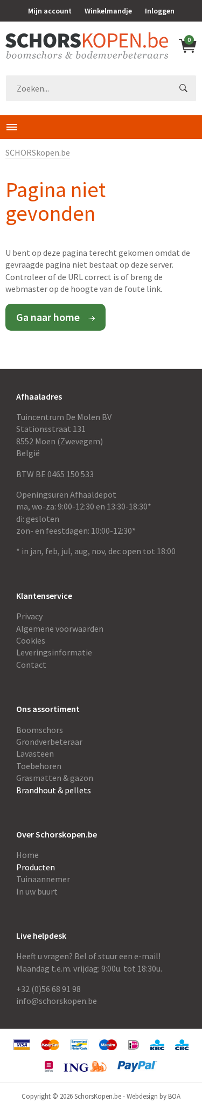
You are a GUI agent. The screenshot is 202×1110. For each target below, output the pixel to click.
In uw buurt (37, 891)
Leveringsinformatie (54, 652)
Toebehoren (38, 765)
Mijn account (50, 11)
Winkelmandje (108, 11)
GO (183, 88)
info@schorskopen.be (56, 1000)
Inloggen (160, 11)
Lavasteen (35, 753)
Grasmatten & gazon (54, 777)
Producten (35, 867)
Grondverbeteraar (49, 741)
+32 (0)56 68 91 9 (46, 988)
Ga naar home (48, 317)
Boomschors (39, 729)
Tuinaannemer (43, 879)
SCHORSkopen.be (37, 152)
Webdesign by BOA (153, 1096)
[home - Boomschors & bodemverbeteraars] (86, 45)
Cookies (30, 640)
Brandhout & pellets (53, 790)
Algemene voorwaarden (59, 628)
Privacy (29, 616)
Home (27, 854)
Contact (31, 664)
